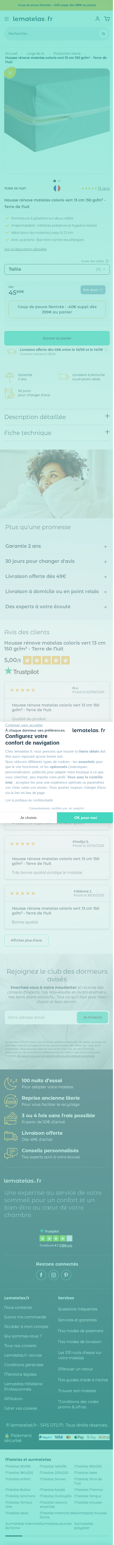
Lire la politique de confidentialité (29, 800)
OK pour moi (85, 817)
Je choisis (28, 817)
